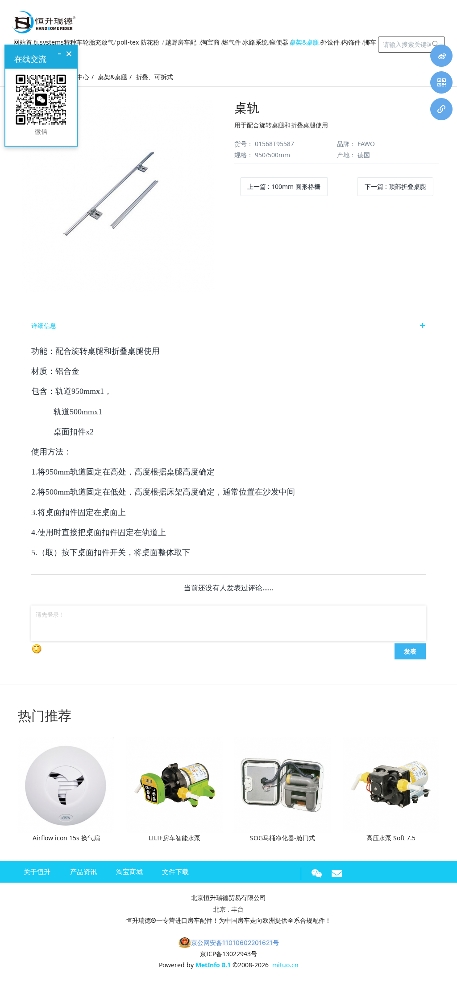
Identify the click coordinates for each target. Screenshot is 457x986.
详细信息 (43, 325)
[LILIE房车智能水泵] (174, 784)
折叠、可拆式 (154, 77)
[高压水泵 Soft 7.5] (391, 784)
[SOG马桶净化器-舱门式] (282, 784)
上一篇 (283, 186)
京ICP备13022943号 (228, 953)
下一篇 (395, 186)
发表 (410, 650)
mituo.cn (285, 965)
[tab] (228, 325)
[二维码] (441, 82)
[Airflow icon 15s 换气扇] (66, 784)
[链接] (441, 109)
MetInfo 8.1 (213, 965)
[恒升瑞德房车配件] (43, 20)
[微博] (441, 56)
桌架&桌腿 (112, 77)
